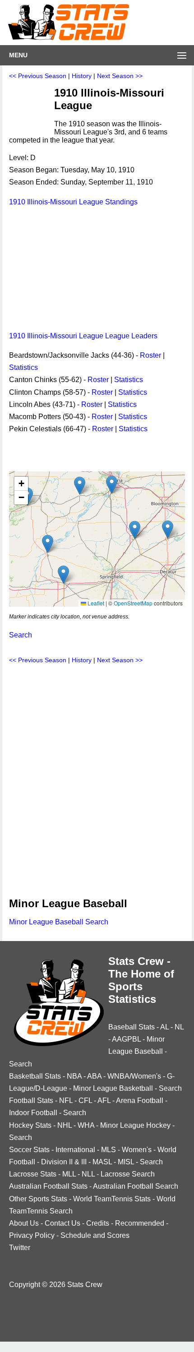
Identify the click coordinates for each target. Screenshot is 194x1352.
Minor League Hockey (135, 1125)
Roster (150, 355)
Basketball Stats (35, 1076)
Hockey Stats (30, 1125)
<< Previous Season (37, 75)
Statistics (23, 367)
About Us (24, 1223)
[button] (47, 544)
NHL (64, 1125)
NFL (66, 1100)
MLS (108, 1150)
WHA (86, 1125)
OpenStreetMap (133, 603)
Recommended (139, 1223)
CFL (85, 1100)
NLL (88, 1174)
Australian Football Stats (48, 1186)
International (75, 1150)
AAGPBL (126, 1039)
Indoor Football (33, 1113)
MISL (126, 1162)
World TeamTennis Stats (112, 1199)
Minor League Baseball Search (58, 922)
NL (179, 1027)
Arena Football (139, 1100)
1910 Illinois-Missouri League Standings (73, 202)
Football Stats (31, 1100)
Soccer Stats (29, 1150)
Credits (97, 1223)
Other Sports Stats (38, 1199)
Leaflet (95, 603)
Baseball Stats (131, 1027)
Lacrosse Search (128, 1174)
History (82, 75)
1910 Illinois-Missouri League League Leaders (83, 336)
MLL (69, 1174)
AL (164, 1027)
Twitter (19, 1247)
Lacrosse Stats (32, 1174)
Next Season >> (120, 75)
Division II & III (64, 1162)
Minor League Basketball (113, 1088)
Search (20, 635)
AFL (104, 1100)
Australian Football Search (135, 1186)
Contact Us (62, 1223)
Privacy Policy (32, 1235)
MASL (102, 1162)
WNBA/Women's (134, 1076)
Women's (137, 1150)
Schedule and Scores (94, 1235)
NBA (74, 1076)
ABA (94, 1076)
